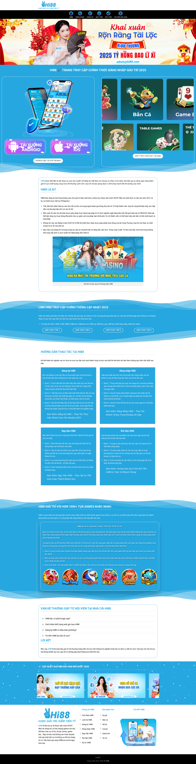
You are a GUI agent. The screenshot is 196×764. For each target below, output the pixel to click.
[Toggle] (43, 618)
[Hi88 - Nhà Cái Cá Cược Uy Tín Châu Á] (49, 5)
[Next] (189, 41)
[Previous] (7, 41)
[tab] (80, 526)
